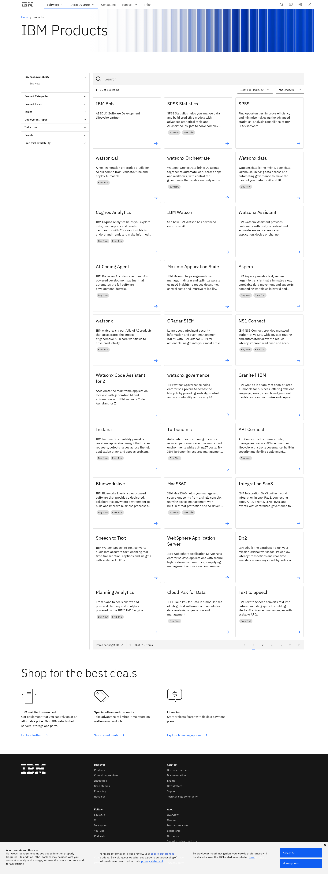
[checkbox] (55, 83)
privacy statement (152, 861)
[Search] (99, 79)
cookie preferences (162, 853)
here (252, 857)
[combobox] (198, 79)
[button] (300, 4)
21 (290, 645)
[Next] (299, 644)
